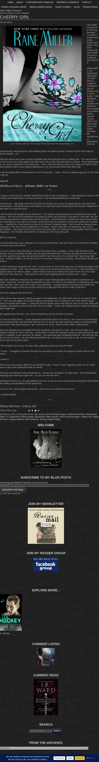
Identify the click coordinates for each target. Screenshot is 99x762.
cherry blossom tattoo (69, 417)
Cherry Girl (14, 17)
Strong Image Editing (50, 419)
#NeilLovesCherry (76, 414)
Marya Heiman (17, 419)
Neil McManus (32, 419)
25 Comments (53, 414)
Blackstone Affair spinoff (46, 417)
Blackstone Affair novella (22, 417)
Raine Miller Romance (10, 10)
